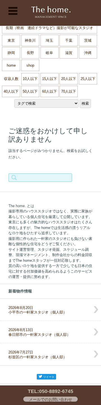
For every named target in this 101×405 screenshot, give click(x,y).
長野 (30, 53)
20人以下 (68, 79)
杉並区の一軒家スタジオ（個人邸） (37, 354)
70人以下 (68, 91)
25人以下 (88, 79)
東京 (11, 40)
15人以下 (49, 79)
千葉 (68, 40)
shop (30, 65)
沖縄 (87, 53)
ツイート (48, 376)
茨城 (87, 40)
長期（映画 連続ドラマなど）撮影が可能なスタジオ (49, 28)
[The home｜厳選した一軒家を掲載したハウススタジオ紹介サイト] (50, 13)
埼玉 (49, 40)
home (11, 65)
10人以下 (30, 79)
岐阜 (49, 53)
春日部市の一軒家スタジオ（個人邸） (39, 332)
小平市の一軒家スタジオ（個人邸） (37, 310)
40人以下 (11, 91)
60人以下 (49, 91)
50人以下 (30, 91)
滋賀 (68, 53)
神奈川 (30, 40)
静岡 (11, 53)
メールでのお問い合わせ (50, 399)
